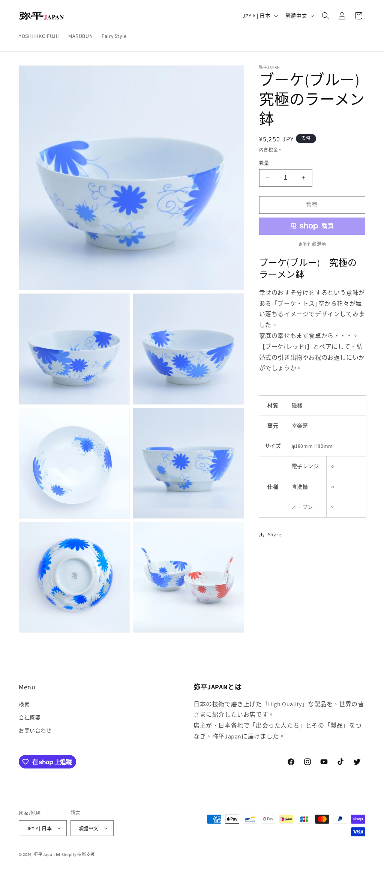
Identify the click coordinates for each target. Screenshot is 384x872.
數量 (264, 163)
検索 (24, 704)
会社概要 (29, 717)
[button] (325, 16)
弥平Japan (44, 854)
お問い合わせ (35, 730)
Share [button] (275, 534)
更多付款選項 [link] (312, 244)
